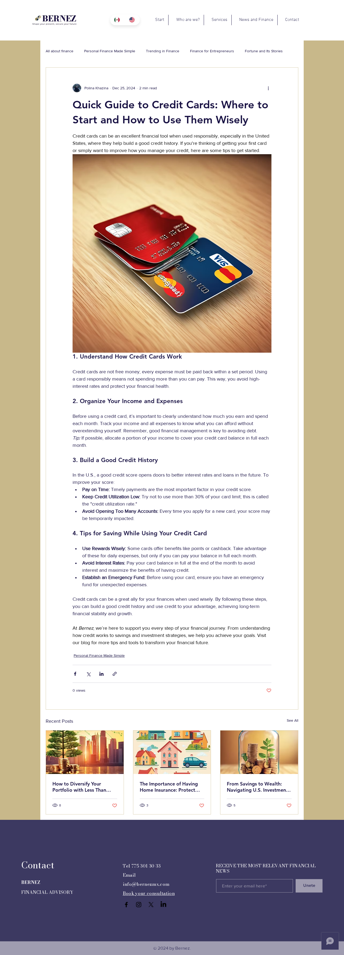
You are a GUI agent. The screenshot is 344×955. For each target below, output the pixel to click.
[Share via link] (114, 673)
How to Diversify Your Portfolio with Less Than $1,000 (79, 787)
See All (292, 720)
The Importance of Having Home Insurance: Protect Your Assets (169, 787)
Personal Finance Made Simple (109, 51)
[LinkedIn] (163, 904)
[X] (151, 904)
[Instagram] (138, 904)
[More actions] (268, 88)
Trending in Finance (162, 51)
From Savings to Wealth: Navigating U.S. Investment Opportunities (257, 787)
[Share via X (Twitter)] (88, 673)
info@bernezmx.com (146, 884)
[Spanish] (117, 19)
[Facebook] (126, 904)
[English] (132, 19)
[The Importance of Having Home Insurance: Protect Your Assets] (172, 752)
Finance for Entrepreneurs (212, 51)
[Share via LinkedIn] (101, 673)
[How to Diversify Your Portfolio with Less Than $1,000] (85, 752)
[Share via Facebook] (75, 673)
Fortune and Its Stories (264, 51)
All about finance (59, 51)
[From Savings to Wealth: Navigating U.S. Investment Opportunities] (259, 752)
